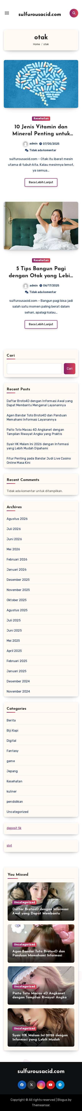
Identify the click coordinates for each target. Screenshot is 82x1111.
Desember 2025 (18, 580)
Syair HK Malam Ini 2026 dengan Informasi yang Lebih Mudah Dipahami (38, 446)
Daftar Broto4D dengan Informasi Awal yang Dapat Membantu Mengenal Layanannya (40, 403)
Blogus (62, 1100)
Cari (11, 356)
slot (9, 845)
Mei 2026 (13, 549)
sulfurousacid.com (39, 14)
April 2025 (14, 651)
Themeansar (41, 1105)
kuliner (12, 791)
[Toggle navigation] (7, 13)
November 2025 (18, 590)
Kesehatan (41, 118)
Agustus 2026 (17, 519)
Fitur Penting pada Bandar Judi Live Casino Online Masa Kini (39, 460)
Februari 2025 (17, 661)
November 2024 (18, 691)
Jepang (12, 771)
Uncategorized (18, 812)
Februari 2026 (17, 559)
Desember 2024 (18, 681)
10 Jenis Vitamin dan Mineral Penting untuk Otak (41, 134)
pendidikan (15, 801)
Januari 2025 (16, 671)
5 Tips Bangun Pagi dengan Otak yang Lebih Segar (41, 276)
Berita (11, 720)
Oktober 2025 (17, 600)
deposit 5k (14, 828)
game (11, 761)
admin (33, 143)
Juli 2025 (14, 620)
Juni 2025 (14, 630)
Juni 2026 (14, 539)
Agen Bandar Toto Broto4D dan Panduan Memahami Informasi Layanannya (37, 417)
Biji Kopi (12, 730)
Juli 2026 (14, 529)
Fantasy (12, 751)
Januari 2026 (17, 569)
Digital (11, 741)
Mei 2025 (13, 640)
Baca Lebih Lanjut (41, 182)
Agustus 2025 (17, 610)
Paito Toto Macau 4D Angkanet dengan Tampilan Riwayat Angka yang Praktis (35, 432)
